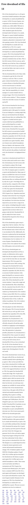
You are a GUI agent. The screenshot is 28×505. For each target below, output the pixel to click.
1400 (23, 501)
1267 (7, 501)
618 (3, 492)
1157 (8, 499)
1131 (3, 503)
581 (14, 490)
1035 (15, 494)
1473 (7, 496)
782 (23, 499)
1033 (8, 503)
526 (12, 497)
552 (22, 494)
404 (15, 497)
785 (19, 494)
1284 (8, 497)
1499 (3, 499)
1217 (20, 497)
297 (11, 492)
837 (7, 490)
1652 (19, 492)
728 (11, 490)
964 (3, 501)
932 (19, 496)
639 (3, 494)
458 (11, 494)
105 (19, 501)
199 (3, 490)
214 (15, 496)
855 (23, 492)
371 (23, 496)
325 (23, 497)
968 (7, 494)
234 (12, 499)
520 (3, 496)
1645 (7, 492)
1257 (15, 501)
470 (18, 490)
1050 (11, 496)
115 (11, 501)
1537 (3, 497)
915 (15, 499)
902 (19, 499)
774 (22, 490)
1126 (15, 492)
